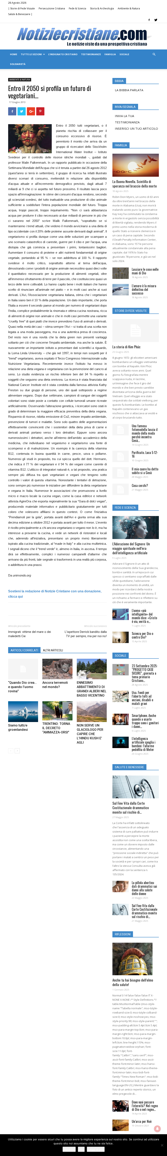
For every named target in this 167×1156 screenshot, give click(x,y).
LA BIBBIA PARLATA (129, 90)
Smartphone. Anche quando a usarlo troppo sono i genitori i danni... (145, 721)
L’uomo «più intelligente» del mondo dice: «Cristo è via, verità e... (144, 616)
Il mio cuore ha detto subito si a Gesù (145, 471)
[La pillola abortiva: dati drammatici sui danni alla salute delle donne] (120, 886)
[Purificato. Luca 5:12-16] (120, 456)
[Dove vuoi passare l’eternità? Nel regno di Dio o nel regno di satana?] (120, 1106)
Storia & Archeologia (102, 8)
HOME (13, 54)
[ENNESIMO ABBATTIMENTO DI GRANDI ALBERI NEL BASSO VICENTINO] (92, 669)
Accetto (69, 1149)
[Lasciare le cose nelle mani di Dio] (120, 273)
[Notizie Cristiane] (83, 36)
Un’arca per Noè (142, 1121)
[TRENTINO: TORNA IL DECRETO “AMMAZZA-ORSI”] (57, 710)
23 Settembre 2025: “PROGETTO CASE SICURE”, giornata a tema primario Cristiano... (144, 673)
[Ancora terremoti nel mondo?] (57, 669)
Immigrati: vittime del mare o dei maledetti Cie (29, 634)
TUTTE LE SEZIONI (31, 54)
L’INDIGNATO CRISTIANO (62, 54)
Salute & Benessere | (20, 14)
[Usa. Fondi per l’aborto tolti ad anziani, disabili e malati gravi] (120, 696)
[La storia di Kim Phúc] (135, 330)
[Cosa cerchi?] (120, 489)
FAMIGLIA (110, 54)
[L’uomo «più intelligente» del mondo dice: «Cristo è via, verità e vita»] (120, 614)
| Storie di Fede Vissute (21, 8)
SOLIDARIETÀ (17, 64)
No (81, 1149)
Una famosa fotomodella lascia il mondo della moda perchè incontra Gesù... (145, 433)
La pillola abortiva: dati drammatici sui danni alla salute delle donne (144, 888)
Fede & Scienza (77, 8)
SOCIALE (124, 54)
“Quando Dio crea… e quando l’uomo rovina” (22, 687)
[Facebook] (149, 20)
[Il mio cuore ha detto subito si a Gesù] (120, 473)
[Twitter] (156, 20)
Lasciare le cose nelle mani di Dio (145, 271)
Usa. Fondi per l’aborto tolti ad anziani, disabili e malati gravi (142, 698)
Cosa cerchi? (140, 485)
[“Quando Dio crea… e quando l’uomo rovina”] (23, 669)
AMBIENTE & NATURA (19, 79)
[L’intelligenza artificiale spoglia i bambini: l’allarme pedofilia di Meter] (120, 742)
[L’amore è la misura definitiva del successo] (120, 289)
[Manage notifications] (157, 1128)
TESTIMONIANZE (91, 54)
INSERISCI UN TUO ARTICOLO (136, 128)
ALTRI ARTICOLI (53, 650)
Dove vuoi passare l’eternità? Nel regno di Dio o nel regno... (145, 1106)
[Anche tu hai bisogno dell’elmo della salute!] (135, 959)
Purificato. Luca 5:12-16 (145, 454)
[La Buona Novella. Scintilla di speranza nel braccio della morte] (135, 165)
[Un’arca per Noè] (120, 1125)
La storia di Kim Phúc (126, 346)
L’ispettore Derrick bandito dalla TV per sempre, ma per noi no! (86, 634)
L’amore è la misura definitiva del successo (144, 289)
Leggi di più (95, 1149)
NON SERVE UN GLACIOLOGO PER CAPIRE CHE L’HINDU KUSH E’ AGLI (90, 733)
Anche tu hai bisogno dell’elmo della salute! (132, 982)
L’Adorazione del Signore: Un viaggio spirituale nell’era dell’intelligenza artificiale (131, 548)
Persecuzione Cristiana (52, 8)
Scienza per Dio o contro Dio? (142, 635)
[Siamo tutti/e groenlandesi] (23, 711)
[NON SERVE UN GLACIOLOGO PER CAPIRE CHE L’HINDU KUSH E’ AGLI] (92, 711)
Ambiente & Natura (129, 8)
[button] (154, 54)
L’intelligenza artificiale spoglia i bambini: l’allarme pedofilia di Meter (143, 744)
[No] (162, 1145)
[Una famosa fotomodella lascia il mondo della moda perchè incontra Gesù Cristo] (120, 429)
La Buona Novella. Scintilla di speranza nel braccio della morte (134, 183)
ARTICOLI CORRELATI (24, 650)
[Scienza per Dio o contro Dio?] (120, 637)
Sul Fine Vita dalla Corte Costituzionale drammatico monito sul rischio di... (130, 808)
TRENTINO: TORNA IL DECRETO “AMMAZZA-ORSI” (56, 728)
